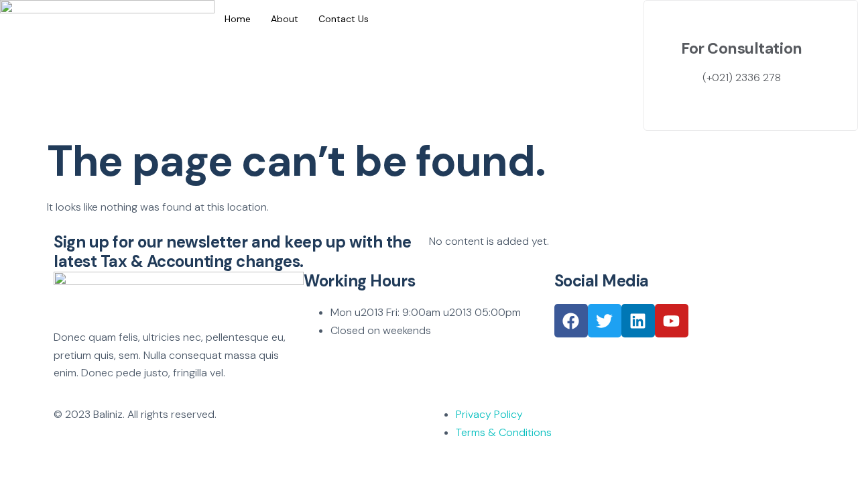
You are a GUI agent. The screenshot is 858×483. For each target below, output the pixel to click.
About (284, 19)
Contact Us (343, 19)
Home (238, 19)
